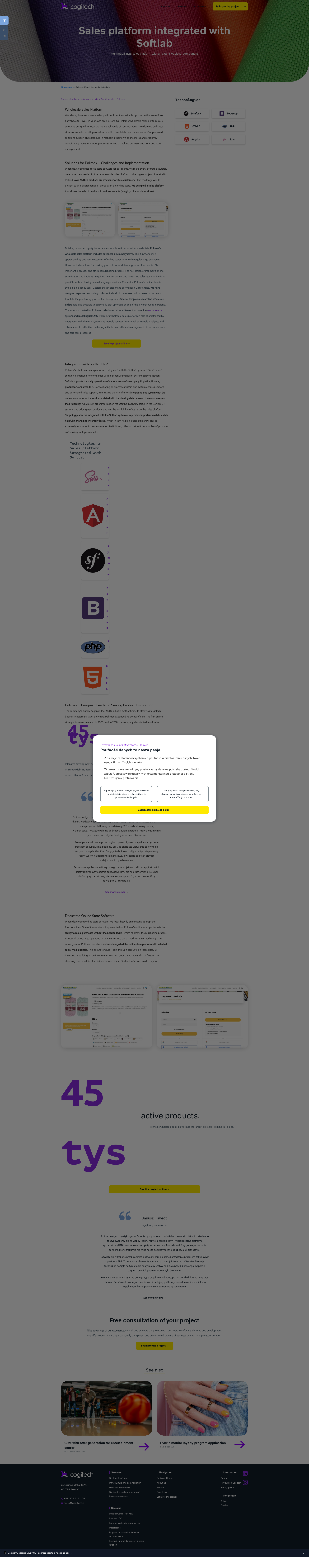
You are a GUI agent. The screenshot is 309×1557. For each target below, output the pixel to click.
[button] (4, 20)
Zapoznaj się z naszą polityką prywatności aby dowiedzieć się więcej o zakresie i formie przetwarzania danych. (126, 794)
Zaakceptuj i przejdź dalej (153, 810)
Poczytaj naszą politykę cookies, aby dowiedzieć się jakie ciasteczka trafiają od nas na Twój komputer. (181, 794)
